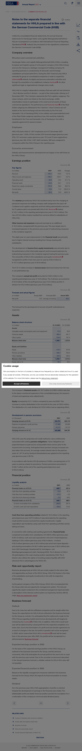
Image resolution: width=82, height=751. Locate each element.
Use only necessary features (60, 384)
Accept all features (21, 384)
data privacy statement (49, 378)
